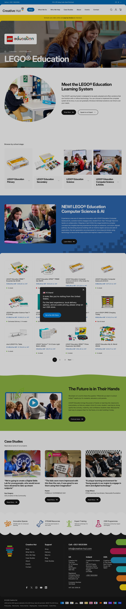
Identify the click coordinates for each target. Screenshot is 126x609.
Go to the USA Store (52, 315)
